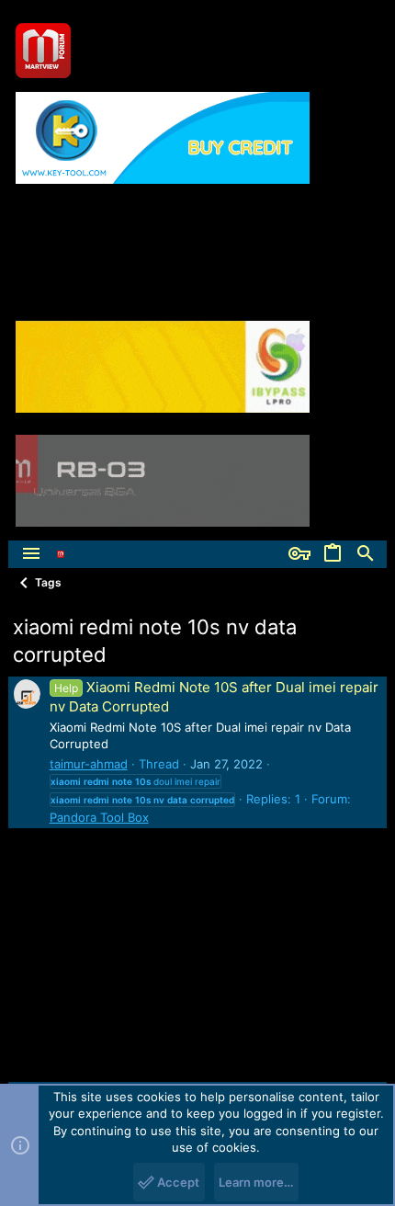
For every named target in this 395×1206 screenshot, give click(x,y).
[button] (31, 554)
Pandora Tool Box (99, 817)
